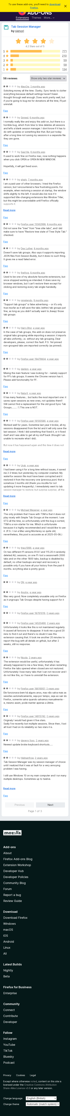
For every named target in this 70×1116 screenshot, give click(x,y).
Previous (19, 804)
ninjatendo (26, 300)
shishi (24, 179)
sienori (19, 31)
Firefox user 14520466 (33, 623)
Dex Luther (27, 248)
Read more (9, 210)
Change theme (11, 1104)
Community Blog (14, 883)
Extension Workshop (17, 865)
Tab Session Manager (26, 26)
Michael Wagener (30, 510)
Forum (7, 889)
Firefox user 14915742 (33, 716)
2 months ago (37, 86)
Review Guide (12, 901)
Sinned (24, 117)
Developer (10, 1022)
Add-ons (9, 847)
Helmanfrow (27, 757)
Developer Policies (15, 877)
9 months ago (41, 300)
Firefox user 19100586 (33, 420)
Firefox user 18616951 (33, 688)
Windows (9, 923)
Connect (9, 1010)
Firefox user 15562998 (33, 224)
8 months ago (54, 224)
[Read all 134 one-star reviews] (35, 69)
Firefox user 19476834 (33, 359)
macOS (8, 929)
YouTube (9, 1044)
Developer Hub (13, 871)
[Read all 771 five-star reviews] (35, 51)
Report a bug (12, 895)
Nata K (24, 393)
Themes (36, 17)
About (7, 853)
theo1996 (26, 547)
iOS (5, 935)
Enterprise (10, 993)
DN (22, 582)
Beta (6, 976)
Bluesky (8, 1056)
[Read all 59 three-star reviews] (35, 60)
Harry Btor (26, 328)
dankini (24, 369)
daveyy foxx (28, 740)
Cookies (20, 1075)
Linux (6, 947)
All (5, 953)
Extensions (22, 17)
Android (8, 941)
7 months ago (35, 179)
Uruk (23, 465)
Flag (5, 110)
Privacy (7, 1075)
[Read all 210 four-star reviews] (35, 55)
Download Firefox (15, 917)
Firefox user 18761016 (33, 613)
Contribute (10, 1016)
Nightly (8, 970)
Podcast (9, 1062)
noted (33, 1081)
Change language (12, 1098)
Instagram (10, 1038)
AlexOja (25, 86)
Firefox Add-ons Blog (17, 859)
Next (50, 804)
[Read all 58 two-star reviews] (35, 64)
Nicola (24, 657)
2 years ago (53, 613)
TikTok (8, 1050)
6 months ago (37, 117)
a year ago (39, 328)
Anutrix (24, 592)
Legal (33, 1075)
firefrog (25, 272)
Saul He (25, 152)
